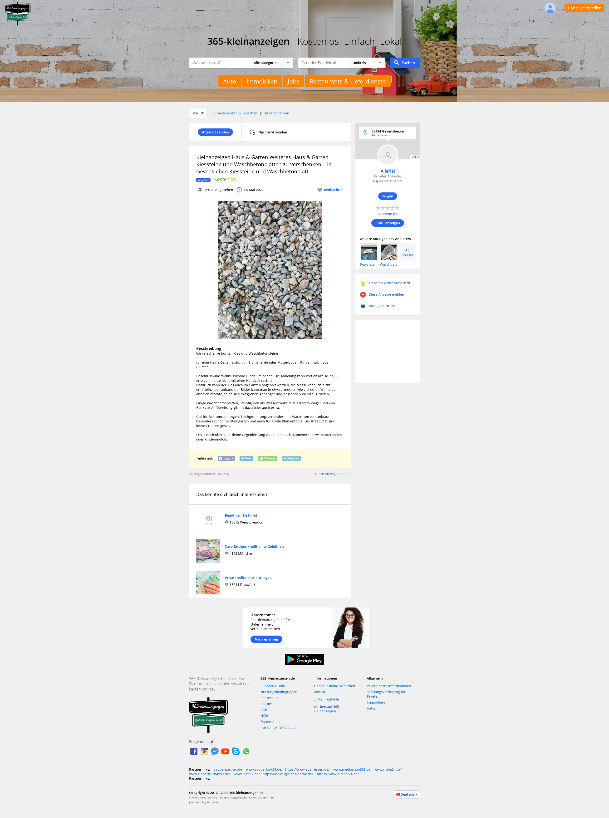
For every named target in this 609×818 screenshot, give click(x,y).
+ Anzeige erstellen (584, 7)
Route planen (380, 135)
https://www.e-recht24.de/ (337, 774)
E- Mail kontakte (326, 699)
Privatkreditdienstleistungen (248, 577)
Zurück (198, 113)
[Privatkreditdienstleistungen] (208, 582)
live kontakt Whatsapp (278, 727)
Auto (229, 81)
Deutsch (408, 794)
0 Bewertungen (387, 214)
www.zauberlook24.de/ (263, 769)
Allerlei (388, 171)
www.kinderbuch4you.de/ (209, 774)
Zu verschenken (276, 113)
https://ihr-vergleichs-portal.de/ (288, 774)
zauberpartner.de (228, 769)
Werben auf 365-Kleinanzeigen (327, 708)
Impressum (269, 698)
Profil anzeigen (387, 223)
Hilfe (264, 715)
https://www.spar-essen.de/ (307, 769)
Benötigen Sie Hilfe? (241, 515)
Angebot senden (215, 132)
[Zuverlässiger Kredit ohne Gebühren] (208, 551)
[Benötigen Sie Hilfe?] (208, 520)
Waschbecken (391, 264)
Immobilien (261, 81)
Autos (371, 708)
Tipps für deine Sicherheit (334, 686)
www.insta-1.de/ (246, 774)
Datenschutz (270, 721)
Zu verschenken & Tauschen (234, 113)
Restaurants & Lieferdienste (347, 81)
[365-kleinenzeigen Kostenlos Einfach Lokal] (17, 24)
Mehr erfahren (266, 639)
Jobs (293, 81)
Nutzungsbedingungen (278, 692)
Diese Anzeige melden (333, 473)
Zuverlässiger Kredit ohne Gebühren (254, 546)
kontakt (319, 692)
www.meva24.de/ (387, 769)
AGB (263, 709)
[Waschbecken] (389, 252)
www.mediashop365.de (351, 769)
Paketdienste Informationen (389, 686)
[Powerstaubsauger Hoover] (369, 252)
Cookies (266, 703)
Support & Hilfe (272, 686)
